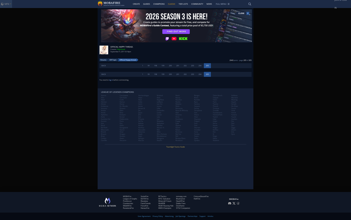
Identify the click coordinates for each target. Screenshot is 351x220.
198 (155, 65)
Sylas (196, 138)
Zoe (232, 132)
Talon (215, 100)
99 (149, 65)
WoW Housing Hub (165, 206)
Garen (122, 130)
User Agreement (144, 216)
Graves (122, 136)
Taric (215, 102)
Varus (215, 123)
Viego (215, 136)
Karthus (141, 128)
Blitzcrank (105, 130)
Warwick (234, 98)
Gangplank (124, 128)
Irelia (140, 102)
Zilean (233, 130)
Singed (196, 121)
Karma (140, 125)
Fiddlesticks (124, 119)
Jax (139, 110)
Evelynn (123, 115)
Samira (197, 104)
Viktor (215, 138)
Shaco (196, 115)
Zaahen (234, 119)
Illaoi (140, 100)
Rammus (179, 132)
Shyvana (197, 119)
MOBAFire (127, 196)
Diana (122, 104)
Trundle (216, 110)
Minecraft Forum (164, 201)
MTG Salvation (164, 199)
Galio (122, 125)
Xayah (233, 102)
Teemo (215, 104)
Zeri (232, 125)
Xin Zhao (234, 106)
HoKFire (197, 199)
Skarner (197, 128)
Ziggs (233, 128)
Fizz (121, 123)
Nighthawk (121, 49)
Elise (121, 113)
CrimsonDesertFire (201, 196)
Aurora (103, 121)
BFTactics (162, 196)
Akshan (104, 102)
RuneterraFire (128, 208)
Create (136, 4)
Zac (232, 121)
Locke (159, 113)
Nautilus (179, 100)
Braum (103, 134)
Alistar (103, 104)
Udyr (214, 119)
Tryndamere (217, 113)
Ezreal (122, 117)
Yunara (234, 115)
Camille (104, 140)
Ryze (196, 102)
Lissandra (160, 110)
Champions (159, 4)
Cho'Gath (123, 98)
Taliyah (215, 98)
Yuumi (233, 117)
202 (185, 65)
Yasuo (233, 108)
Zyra (233, 134)
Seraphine (198, 110)
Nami (178, 95)
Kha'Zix (141, 140)
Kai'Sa (140, 121)
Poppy (178, 121)
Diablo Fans (181, 203)
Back (103, 65)
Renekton (179, 140)
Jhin (139, 115)
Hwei (140, 98)
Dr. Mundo (124, 106)
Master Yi (160, 128)
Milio (159, 132)
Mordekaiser (162, 136)
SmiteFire (144, 196)
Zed (232, 123)
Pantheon (179, 119)
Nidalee (178, 104)
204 (200, 65)
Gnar (122, 132)
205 (207, 65)
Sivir (195, 125)
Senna (196, 108)
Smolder (197, 130)
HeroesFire (145, 208)
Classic (171, 4)
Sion (195, 123)
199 (163, 65)
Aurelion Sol (105, 119)
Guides (146, 4)
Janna (140, 106)
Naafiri (159, 140)
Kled (158, 98)
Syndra (196, 140)
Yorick (233, 113)
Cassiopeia (124, 95)
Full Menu (221, 4)
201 (177, 65)
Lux (158, 119)
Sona (196, 132)
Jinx (139, 117)
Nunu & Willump (182, 110)
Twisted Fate (217, 115)
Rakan (178, 130)
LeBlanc (160, 102)
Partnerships (192, 216)
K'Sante (141, 119)
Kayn (140, 136)
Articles (210, 216)
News (209, 4)
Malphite (160, 121)
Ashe (103, 117)
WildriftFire (127, 206)
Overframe (180, 206)
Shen (196, 117)
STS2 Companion (183, 208)
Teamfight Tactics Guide (175, 147)
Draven (122, 108)
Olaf (177, 113)
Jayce (140, 113)
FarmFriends (146, 203)
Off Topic (113, 60)
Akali (103, 100)
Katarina (141, 132)
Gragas (122, 134)
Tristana (216, 108)
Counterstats (128, 203)
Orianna (179, 115)
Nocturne (179, 108)
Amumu (104, 108)
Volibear (234, 95)
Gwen (122, 138)
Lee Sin (159, 104)
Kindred (160, 95)
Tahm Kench (217, 95)
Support (202, 216)
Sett (195, 113)
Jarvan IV (141, 108)
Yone (233, 110)
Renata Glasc (181, 138)
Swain (196, 136)
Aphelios (104, 115)
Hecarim (123, 140)
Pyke (177, 123)
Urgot (215, 121)
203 (192, 65)
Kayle (140, 134)
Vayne (215, 125)
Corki (122, 100)
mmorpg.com (181, 196)
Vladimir (216, 140)
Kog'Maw (160, 100)
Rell (177, 136)
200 (170, 65)
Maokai (159, 125)
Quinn (178, 128)
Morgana (160, 138)
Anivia (103, 110)
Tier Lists (183, 4)
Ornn (177, 117)
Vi (213, 134)
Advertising (169, 216)
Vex (214, 132)
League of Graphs (130, 199)
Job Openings (181, 216)
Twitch (215, 117)
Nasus (178, 98)
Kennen (141, 138)
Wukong (234, 100)
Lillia (158, 108)
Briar (103, 136)
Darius (122, 102)
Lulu (158, 117)
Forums (103, 60)
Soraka (196, 134)
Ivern (140, 104)
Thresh (215, 106)
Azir (102, 123)
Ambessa (104, 106)
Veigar (215, 128)
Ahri (102, 98)
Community (197, 4)
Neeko (178, 102)
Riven (196, 98)
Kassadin (141, 130)
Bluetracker (180, 199)
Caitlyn (103, 138)
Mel (158, 130)
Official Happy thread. (128, 60)
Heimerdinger (143, 95)
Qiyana (178, 125)
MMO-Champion (164, 208)
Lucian (159, 115)
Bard (103, 125)
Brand (103, 132)
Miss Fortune (162, 134)
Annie (103, 113)
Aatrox (103, 95)
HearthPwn (180, 201)
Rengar (197, 95)
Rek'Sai (178, 134)
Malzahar (160, 123)
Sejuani (197, 106)
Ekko (121, 110)
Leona (159, 106)
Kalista (140, 123)
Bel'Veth (104, 128)
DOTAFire (144, 199)
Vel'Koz (215, 130)
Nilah (177, 106)
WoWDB (161, 203)
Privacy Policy (158, 216)
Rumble (197, 100)
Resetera (144, 201)
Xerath (233, 104)
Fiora (122, 121)
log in (111, 80)
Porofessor (127, 201)
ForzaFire (144, 206)
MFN (7, 3)
